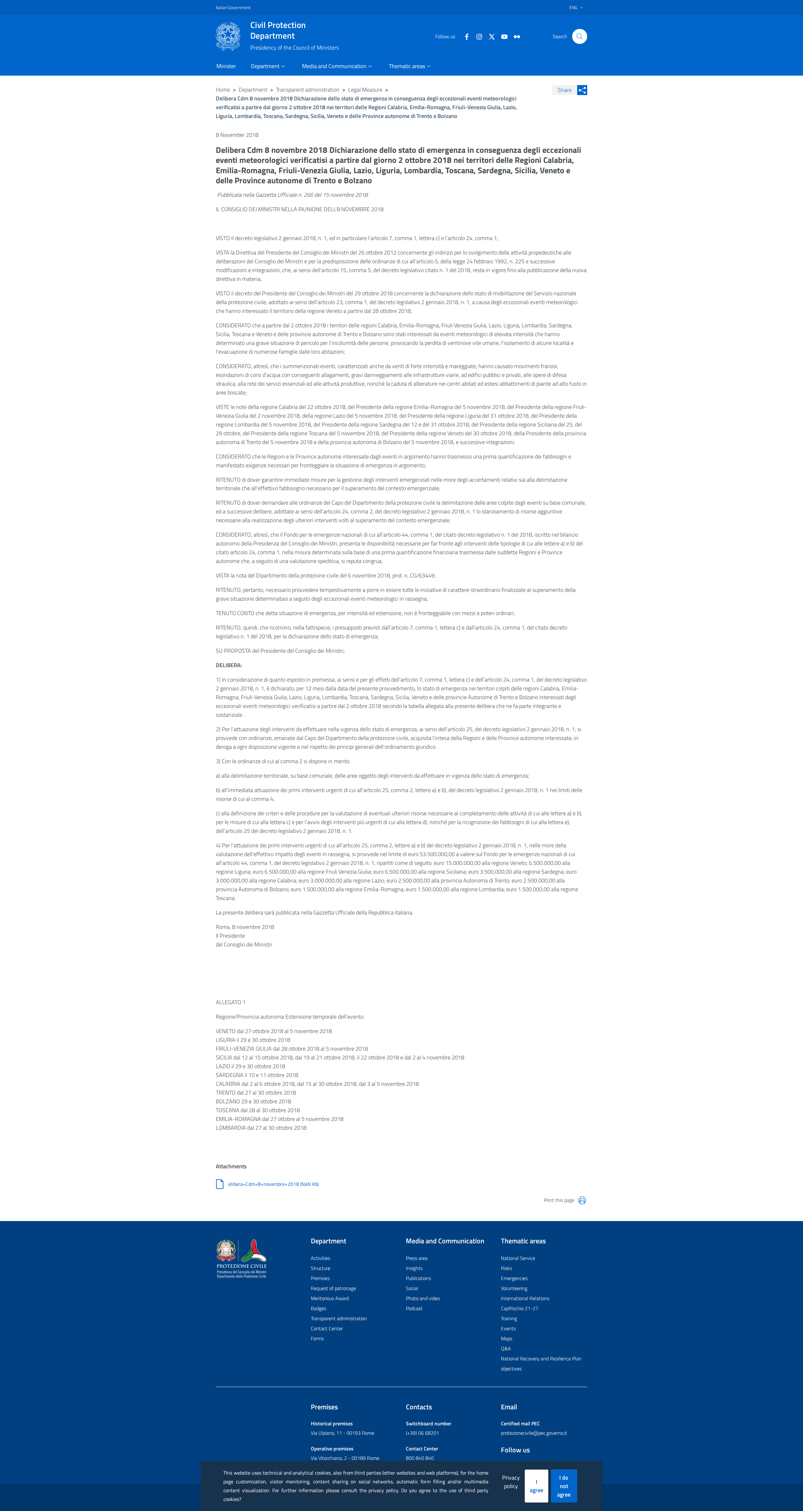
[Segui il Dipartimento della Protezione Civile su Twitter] (489, 36)
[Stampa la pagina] (582, 1200)
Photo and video (423, 1298)
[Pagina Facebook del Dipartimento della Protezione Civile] (464, 36)
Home (223, 89)
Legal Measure (365, 89)
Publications (418, 1278)
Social (412, 1288)
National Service (518, 1258)
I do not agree (564, 1486)
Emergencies (514, 1278)
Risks (506, 1268)
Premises (320, 1278)
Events (508, 1328)
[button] (579, 36)
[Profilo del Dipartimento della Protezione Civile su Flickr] (514, 36)
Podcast (414, 1308)
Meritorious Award (330, 1298)
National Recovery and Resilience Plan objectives (541, 1363)
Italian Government (233, 7)
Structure (320, 1268)
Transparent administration (307, 89)
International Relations (525, 1298)
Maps (506, 1338)
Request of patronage (333, 1288)
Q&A (506, 1348)
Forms (317, 1338)
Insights (414, 1268)
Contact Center (327, 1328)
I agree (536, 1485)
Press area (417, 1258)
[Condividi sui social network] (582, 90)
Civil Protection (278, 30)
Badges (318, 1308)
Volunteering (514, 1288)
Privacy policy (511, 1481)
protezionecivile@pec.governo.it (534, 1433)
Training (509, 1318)
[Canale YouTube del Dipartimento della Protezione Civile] (502, 36)
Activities (320, 1258)
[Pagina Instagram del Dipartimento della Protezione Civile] (477, 36)
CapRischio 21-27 (519, 1308)
